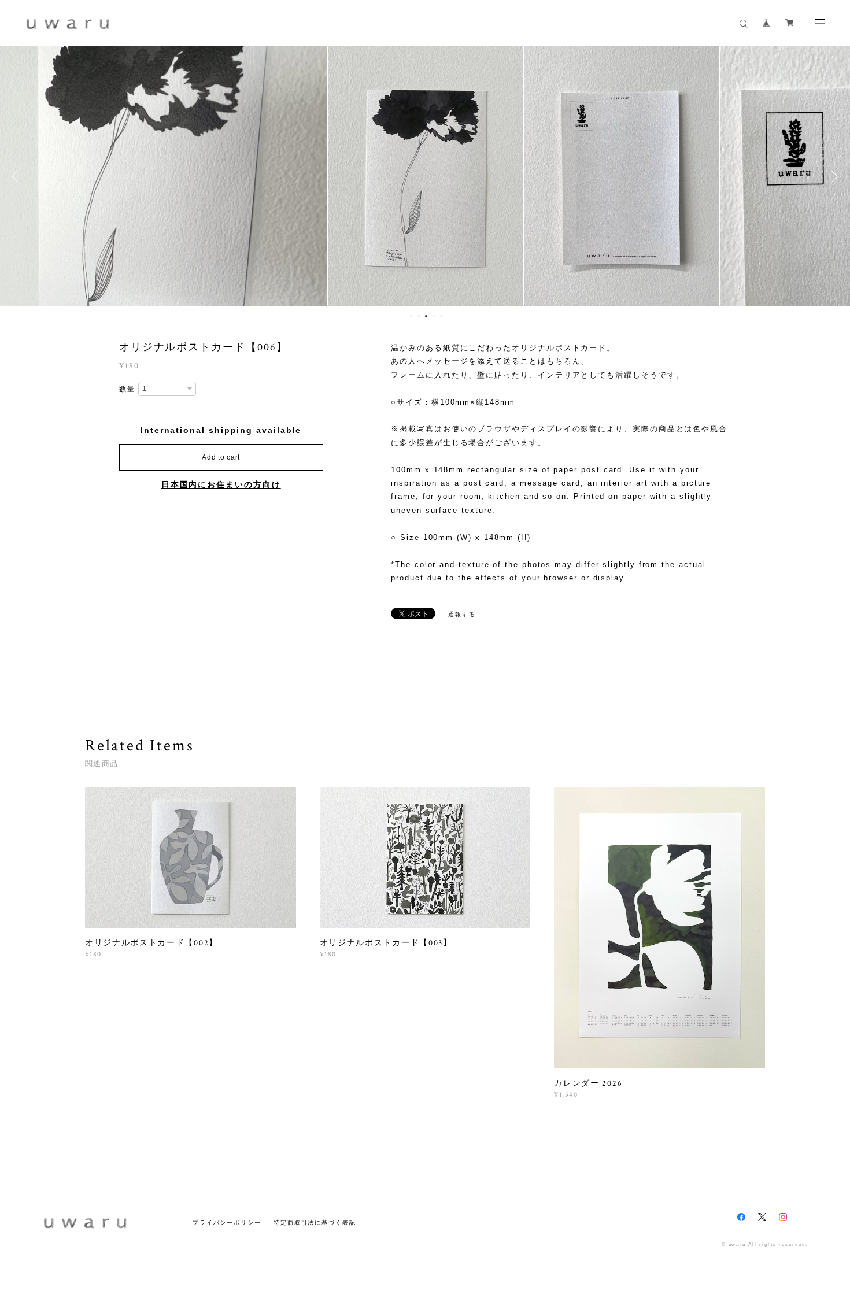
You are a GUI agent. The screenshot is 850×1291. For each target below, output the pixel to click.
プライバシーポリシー (227, 1222)
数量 (127, 389)
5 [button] (441, 316)
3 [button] (426, 316)
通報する (462, 614)
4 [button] (434, 316)
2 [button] (418, 316)
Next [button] (832, 176)
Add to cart (221, 457)
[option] (425, 176)
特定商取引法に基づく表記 (315, 1222)
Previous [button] (17, 176)
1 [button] (411, 316)
